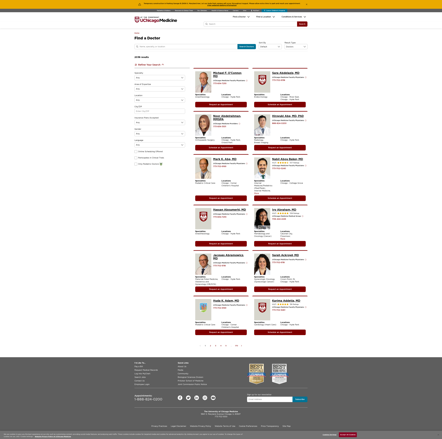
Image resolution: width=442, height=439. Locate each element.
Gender (137, 129)
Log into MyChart (142, 374)
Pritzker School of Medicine (190, 381)
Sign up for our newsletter (259, 394)
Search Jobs (140, 377)
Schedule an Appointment (280, 104)
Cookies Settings (329, 435)
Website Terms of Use (225, 426)
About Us (182, 366)
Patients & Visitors (163, 10)
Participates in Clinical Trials (151, 158)
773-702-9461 (278, 310)
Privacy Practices (159, 426)
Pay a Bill (138, 366)
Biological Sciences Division (190, 377)
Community (183, 374)
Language (138, 140)
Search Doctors (246, 47)
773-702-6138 (278, 80)
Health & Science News (220, 10)
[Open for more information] (247, 80)
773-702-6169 (219, 166)
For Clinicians (202, 10)
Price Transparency (270, 426)
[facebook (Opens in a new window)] (180, 397)
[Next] (241, 345)
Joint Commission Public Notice (192, 384)
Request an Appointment (221, 104)
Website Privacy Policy (200, 426)
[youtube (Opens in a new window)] (213, 397)
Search (302, 24)
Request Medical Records (146, 370)
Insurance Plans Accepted (146, 118)
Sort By (262, 43)
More (256, 193)
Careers (235, 10)
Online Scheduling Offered (150, 151)
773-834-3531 (219, 126)
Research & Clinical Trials (184, 10)
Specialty (138, 73)
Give (244, 10)
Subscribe (300, 399)
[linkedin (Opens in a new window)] (196, 397)
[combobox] (260, 47)
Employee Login (142, 384)
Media (180, 370)
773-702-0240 (279, 168)
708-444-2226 (279, 219)
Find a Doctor (239, 17)
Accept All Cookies (348, 435)
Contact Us (139, 381)
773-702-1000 (221, 417)
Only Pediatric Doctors (148, 164)
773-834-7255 (219, 83)
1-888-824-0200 (148, 397)
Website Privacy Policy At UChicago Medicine (53, 436)
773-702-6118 (219, 266)
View (209, 5)
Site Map (286, 426)
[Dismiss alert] (307, 4)
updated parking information (224, 5)
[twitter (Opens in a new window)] (188, 397)
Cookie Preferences (248, 426)
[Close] (438, 434)
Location (138, 95)
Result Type (290, 43)
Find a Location (263, 17)
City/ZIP (138, 107)
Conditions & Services (292, 17)
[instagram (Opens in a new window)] (205, 397)
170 (236, 346)
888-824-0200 (279, 123)
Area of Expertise (142, 84)
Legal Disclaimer (178, 426)
